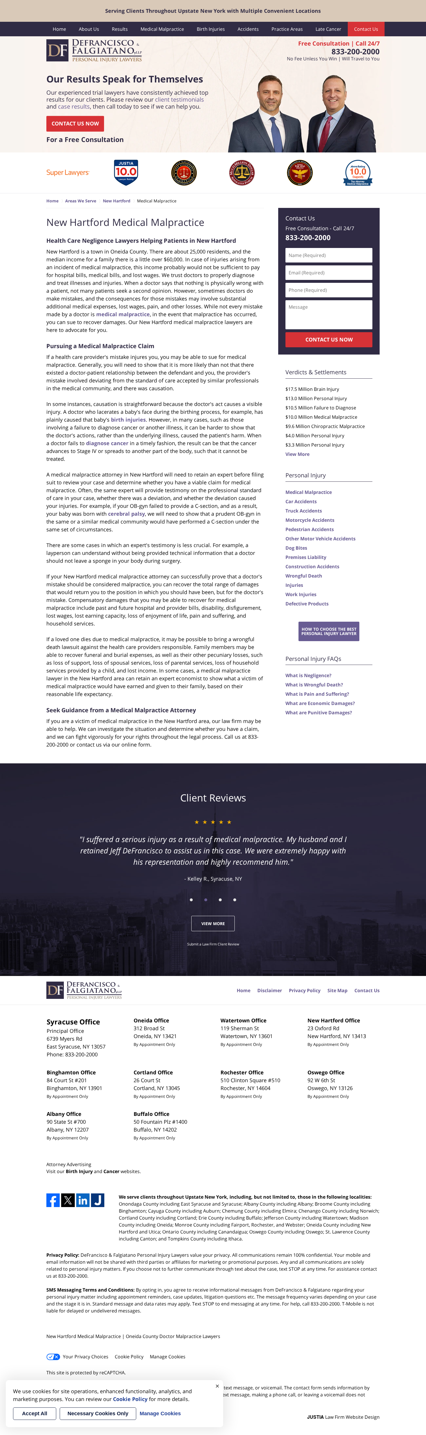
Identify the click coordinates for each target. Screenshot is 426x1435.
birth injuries (128, 419)
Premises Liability (305, 557)
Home (59, 29)
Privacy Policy (305, 990)
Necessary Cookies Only (98, 1413)
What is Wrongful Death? (314, 684)
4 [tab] (234, 900)
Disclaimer (269, 990)
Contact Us (366, 29)
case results (74, 107)
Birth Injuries (211, 29)
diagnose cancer (107, 443)
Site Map (337, 990)
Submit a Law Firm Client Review (213, 944)
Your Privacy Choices (85, 1356)
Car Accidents (301, 501)
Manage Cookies (167, 1356)
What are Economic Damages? (320, 703)
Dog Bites (296, 548)
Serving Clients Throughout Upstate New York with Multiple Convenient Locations (213, 10)
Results (120, 29)
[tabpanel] (68, 172)
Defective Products (307, 603)
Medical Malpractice (162, 29)
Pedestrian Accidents (309, 529)
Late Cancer (328, 29)
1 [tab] (191, 900)
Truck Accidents (303, 511)
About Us (89, 29)
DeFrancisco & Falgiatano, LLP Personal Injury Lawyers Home (94, 50)
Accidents (248, 29)
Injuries (294, 585)
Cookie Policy (129, 1356)
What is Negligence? (308, 675)
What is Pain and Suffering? (317, 694)
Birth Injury (79, 1171)
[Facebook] (53, 1200)
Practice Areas (287, 29)
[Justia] (97, 1200)
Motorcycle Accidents (309, 520)
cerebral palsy (126, 513)
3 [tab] (220, 900)
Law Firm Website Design (343, 1417)
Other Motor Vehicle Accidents (320, 538)
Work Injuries (300, 594)
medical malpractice (123, 314)
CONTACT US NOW (75, 123)
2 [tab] (206, 900)
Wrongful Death (303, 576)
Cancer (111, 1171)
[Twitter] (67, 1200)
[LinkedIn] (83, 1200)
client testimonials (179, 100)
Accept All (34, 1413)
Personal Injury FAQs (313, 659)
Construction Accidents (312, 566)
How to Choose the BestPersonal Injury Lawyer (328, 631)
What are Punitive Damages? (318, 712)
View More (297, 454)
